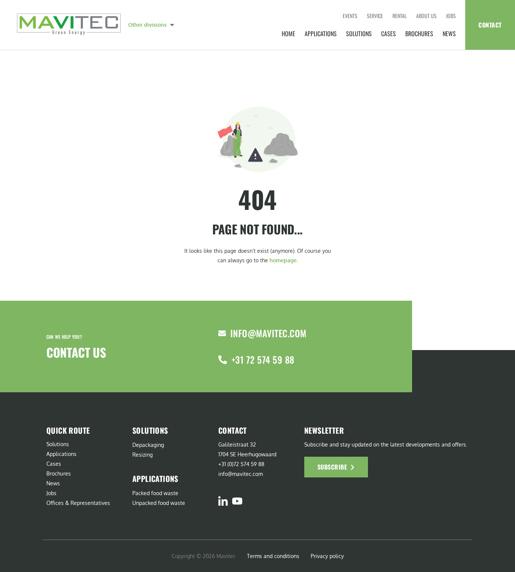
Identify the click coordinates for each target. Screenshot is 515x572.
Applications (321, 33)
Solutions (359, 33)
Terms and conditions (273, 556)
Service (375, 16)
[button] (151, 25)
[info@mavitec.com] (222, 333)
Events (350, 16)
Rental (399, 16)
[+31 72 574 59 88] (222, 359)
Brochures (419, 33)
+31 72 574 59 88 (262, 359)
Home (288, 33)
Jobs (451, 16)
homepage (283, 260)
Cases (388, 33)
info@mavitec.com (268, 333)
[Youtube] (237, 501)
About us (426, 16)
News (449, 33)
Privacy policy (327, 556)
